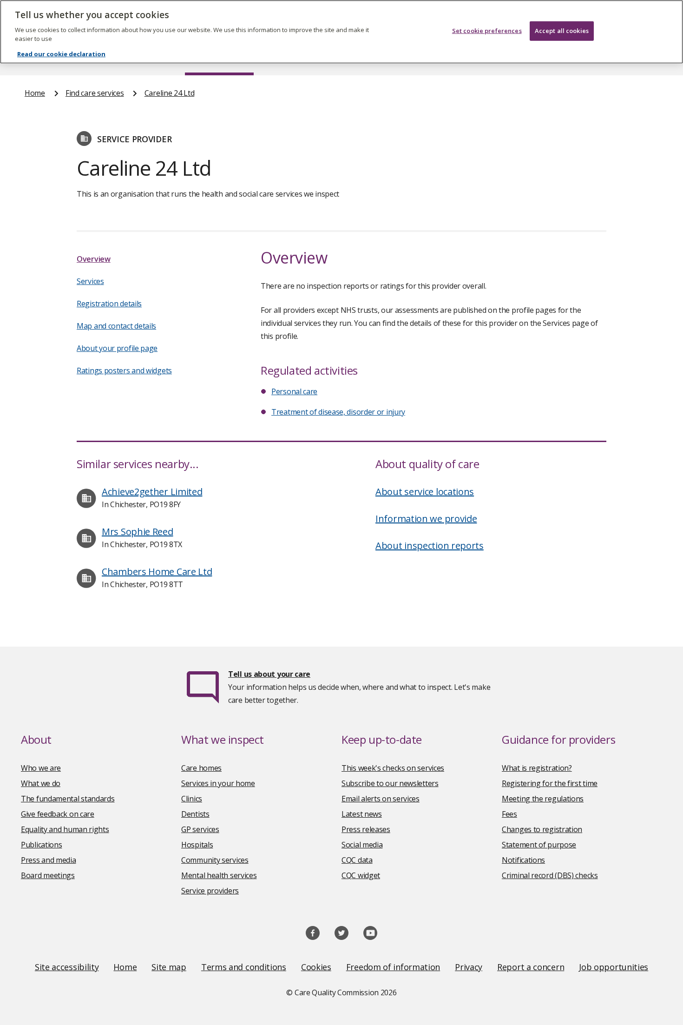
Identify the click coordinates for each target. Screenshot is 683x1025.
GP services (200, 829)
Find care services (95, 93)
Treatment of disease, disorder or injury (338, 412)
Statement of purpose (539, 845)
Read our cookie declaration (61, 54)
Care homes (201, 768)
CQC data (357, 860)
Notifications (523, 860)
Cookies (316, 966)
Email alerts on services (381, 799)
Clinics (191, 799)
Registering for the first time (550, 783)
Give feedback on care (57, 814)
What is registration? (537, 768)
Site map (168, 966)
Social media (362, 845)
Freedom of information (393, 966)
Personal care (294, 391)
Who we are (41, 768)
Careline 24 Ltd (169, 93)
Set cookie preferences (487, 30)
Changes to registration (542, 829)
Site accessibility (67, 966)
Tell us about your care (269, 674)
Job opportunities (613, 966)
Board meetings (48, 875)
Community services (215, 860)
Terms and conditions (243, 966)
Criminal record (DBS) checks (550, 875)
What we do (40, 783)
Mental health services (218, 875)
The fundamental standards (68, 799)
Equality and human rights (65, 829)
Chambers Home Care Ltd (157, 571)
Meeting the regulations (543, 799)
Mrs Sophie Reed (137, 531)
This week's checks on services (393, 768)
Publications (41, 845)
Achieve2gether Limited (152, 491)
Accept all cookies (562, 30)
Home (35, 93)
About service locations (424, 491)
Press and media (48, 860)
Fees (509, 814)
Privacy (468, 966)
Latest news (362, 814)
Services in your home (218, 783)
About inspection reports (429, 545)
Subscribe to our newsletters (390, 783)
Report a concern (530, 966)
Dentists (195, 814)
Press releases (366, 829)
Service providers (210, 891)
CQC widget (361, 875)
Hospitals (197, 845)
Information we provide (426, 518)
